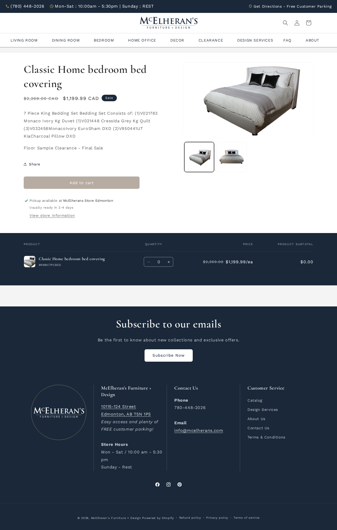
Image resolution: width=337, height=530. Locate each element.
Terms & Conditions (266, 437)
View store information (52, 215)
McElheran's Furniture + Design (116, 518)
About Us (256, 419)
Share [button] (34, 164)
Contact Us (258, 428)
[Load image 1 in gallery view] (199, 157)
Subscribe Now (168, 355)
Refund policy (190, 517)
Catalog (254, 400)
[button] (285, 23)
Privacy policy (217, 517)
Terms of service (247, 517)
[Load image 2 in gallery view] (231, 157)
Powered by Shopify (158, 518)
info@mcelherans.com (198, 430)
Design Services (262, 409)
